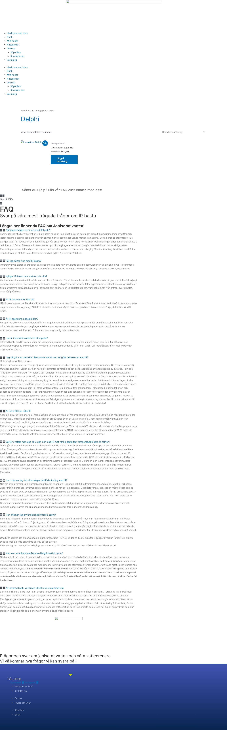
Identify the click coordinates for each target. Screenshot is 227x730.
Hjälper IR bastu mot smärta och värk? (26, 276)
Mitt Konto (12, 40)
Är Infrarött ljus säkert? (18, 411)
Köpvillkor (16, 52)
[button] (51, 197)
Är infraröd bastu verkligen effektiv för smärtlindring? (35, 587)
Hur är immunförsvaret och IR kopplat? (27, 338)
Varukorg (12, 59)
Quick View (34, 164)
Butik (10, 37)
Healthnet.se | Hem (17, 33)
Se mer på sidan (117, 576)
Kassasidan (13, 44)
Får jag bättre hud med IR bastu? (23, 260)
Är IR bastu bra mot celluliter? (22, 318)
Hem (23, 110)
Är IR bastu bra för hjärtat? (20, 299)
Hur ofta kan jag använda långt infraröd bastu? (31, 514)
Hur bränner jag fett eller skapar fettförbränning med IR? (36, 480)
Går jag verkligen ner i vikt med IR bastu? (28, 230)
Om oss (11, 48)
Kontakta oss (17, 56)
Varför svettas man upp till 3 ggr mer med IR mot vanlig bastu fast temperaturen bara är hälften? (58, 441)
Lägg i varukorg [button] (62, 160)
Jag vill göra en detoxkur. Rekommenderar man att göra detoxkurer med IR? (47, 357)
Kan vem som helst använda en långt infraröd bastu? (34, 553)
